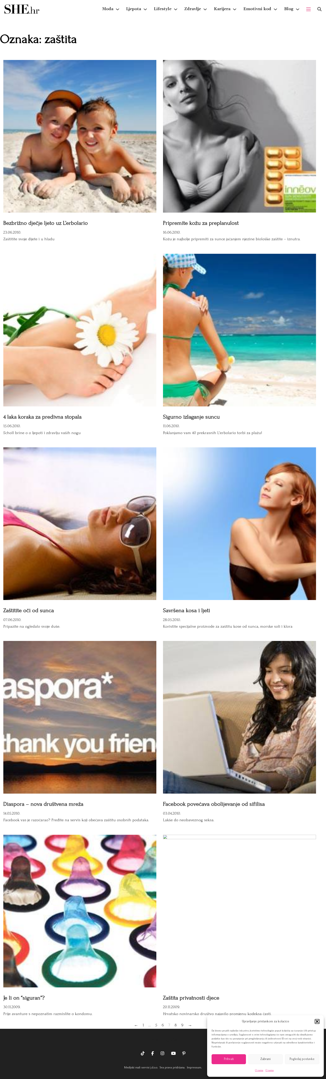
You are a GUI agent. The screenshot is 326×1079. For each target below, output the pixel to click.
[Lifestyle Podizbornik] (176, 9)
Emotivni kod (257, 9)
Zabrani (265, 1059)
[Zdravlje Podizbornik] (205, 9)
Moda (107, 9)
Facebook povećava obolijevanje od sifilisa (214, 804)
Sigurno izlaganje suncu (191, 417)
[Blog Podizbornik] (298, 9)
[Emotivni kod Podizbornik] (275, 9)
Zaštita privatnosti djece (191, 997)
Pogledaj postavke (302, 1059)
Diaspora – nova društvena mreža (43, 804)
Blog (288, 9)
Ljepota (133, 9)
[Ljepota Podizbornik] (145, 9)
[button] (317, 1021)
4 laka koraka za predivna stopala (42, 417)
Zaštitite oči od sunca (28, 610)
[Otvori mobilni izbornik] (308, 9)
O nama (259, 1070)
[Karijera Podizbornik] (235, 9)
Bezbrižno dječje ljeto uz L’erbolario (45, 223)
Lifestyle (162, 9)
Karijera (222, 9)
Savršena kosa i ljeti (186, 610)
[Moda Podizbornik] (118, 9)
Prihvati (229, 1059)
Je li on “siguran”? (24, 997)
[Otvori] (319, 9)
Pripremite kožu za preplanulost (201, 223)
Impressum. (194, 1067)
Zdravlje (192, 9)
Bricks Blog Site (163, 1040)
